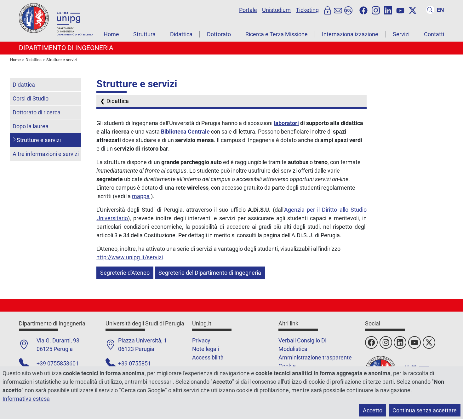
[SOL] (348, 10)
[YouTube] (400, 10)
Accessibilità (208, 357)
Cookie (287, 366)
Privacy (201, 340)
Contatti (434, 34)
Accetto (372, 410)
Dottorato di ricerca (36, 112)
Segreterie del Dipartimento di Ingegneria (209, 272)
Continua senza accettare (424, 410)
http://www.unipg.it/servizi (129, 257)
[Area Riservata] (327, 10)
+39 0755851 (134, 363)
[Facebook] (363, 10)
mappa (141, 196)
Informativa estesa (26, 398)
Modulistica (292, 349)
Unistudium (276, 10)
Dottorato (219, 34)
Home (111, 34)
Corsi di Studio (31, 98)
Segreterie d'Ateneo (125, 272)
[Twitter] (413, 10)
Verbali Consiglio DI (302, 340)
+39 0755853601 (58, 363)
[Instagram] (376, 10)
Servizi (401, 34)
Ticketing (307, 10)
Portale (248, 10)
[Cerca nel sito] (430, 10)
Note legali (205, 349)
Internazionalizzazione (350, 34)
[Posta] (338, 10)
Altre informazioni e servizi (46, 154)
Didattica (181, 34)
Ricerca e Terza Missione (276, 34)
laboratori (286, 123)
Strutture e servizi (39, 140)
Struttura (144, 34)
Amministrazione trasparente (315, 357)
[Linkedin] (388, 10)
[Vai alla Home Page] (56, 20)
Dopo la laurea (31, 126)
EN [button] (440, 10)
